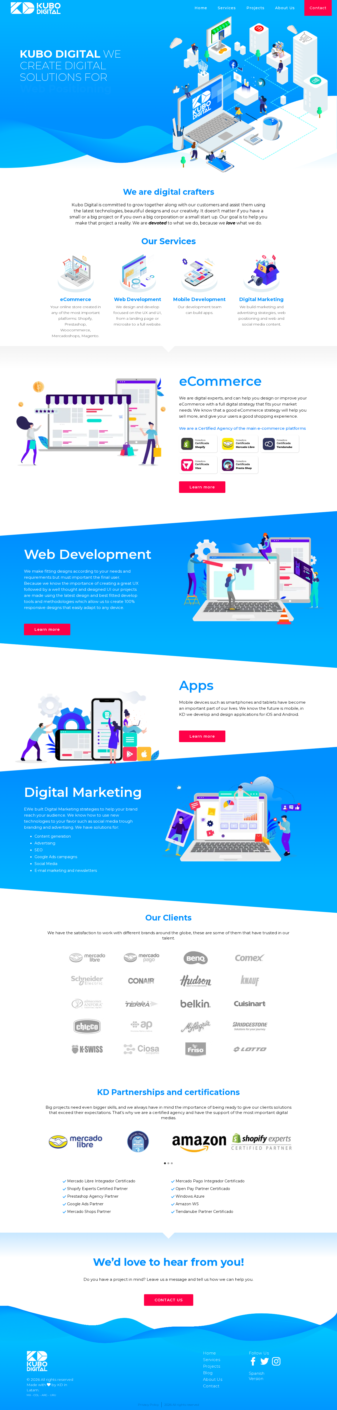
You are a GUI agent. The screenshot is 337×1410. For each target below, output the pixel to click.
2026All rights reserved (181, 1405)
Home (201, 8)
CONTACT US (169, 1300)
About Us (285, 8)
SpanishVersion (257, 1376)
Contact (318, 8)
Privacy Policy (148, 1405)
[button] (255, 8)
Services (227, 8)
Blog (208, 1372)
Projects (211, 1366)
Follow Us (259, 1353)
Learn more (202, 487)
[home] (36, 8)
